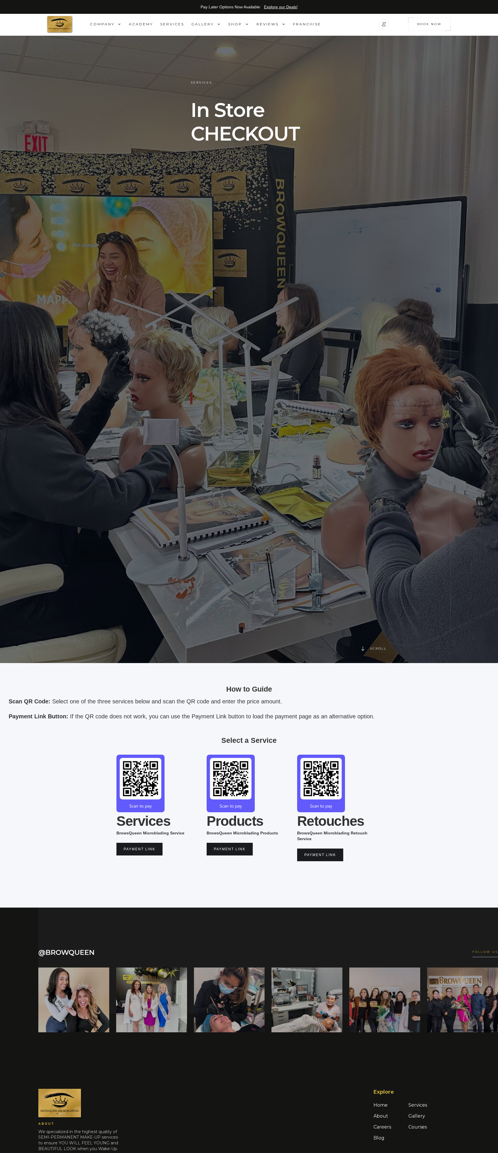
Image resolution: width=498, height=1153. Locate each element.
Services (172, 24)
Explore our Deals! (281, 7)
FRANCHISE (307, 24)
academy (141, 24)
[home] (68, 24)
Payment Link (139, 849)
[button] (106, 24)
